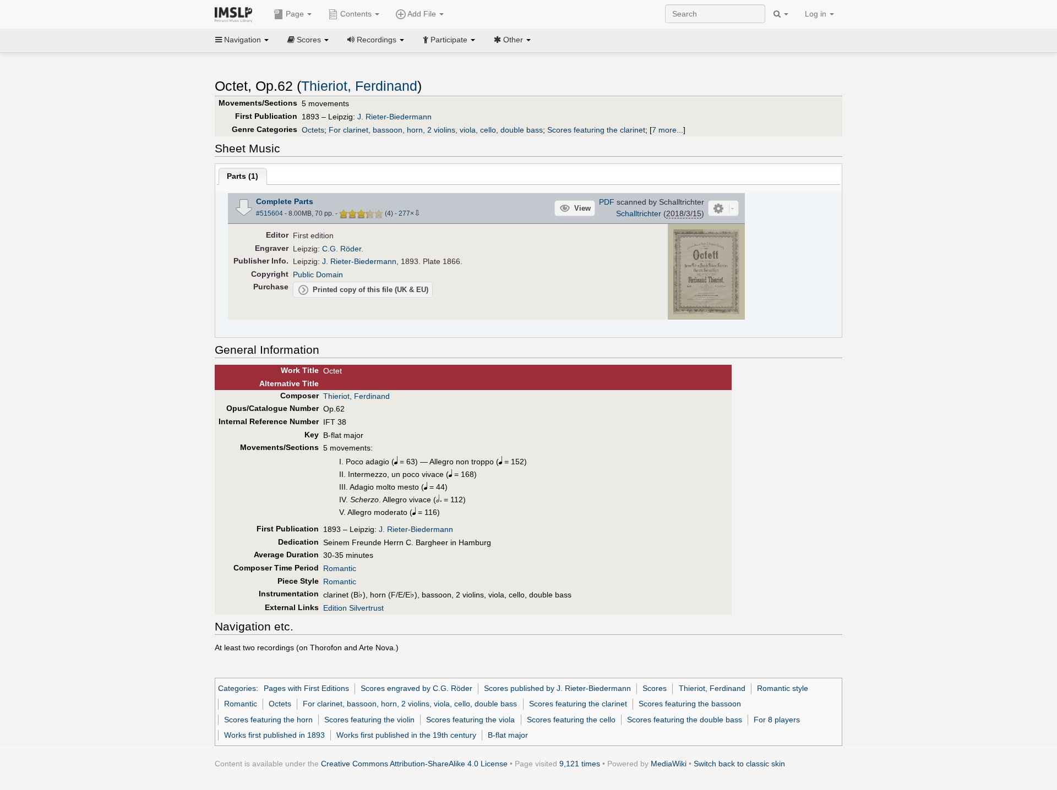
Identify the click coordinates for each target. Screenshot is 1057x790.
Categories (237, 688)
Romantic (339, 568)
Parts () (242, 176)
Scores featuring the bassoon (690, 703)
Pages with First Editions (306, 688)
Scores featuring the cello (571, 719)
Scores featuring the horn (268, 719)
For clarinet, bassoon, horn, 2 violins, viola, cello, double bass (436, 129)
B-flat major (508, 735)
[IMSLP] (235, 14)
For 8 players (777, 719)
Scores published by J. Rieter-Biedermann (557, 688)
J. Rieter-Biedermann (394, 116)
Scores (654, 688)
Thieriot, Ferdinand (359, 86)
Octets (313, 129)
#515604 (269, 213)
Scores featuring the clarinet (596, 129)
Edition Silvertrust (353, 608)
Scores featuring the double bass (684, 719)
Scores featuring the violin (369, 719)
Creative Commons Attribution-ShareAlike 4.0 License (414, 763)
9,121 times (579, 763)
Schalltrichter (638, 213)
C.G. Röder (341, 248)
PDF (606, 202)
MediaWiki (668, 763)
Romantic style (782, 688)
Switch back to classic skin (739, 763)
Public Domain (318, 274)
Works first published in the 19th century (406, 735)
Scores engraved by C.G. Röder (416, 688)
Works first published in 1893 (274, 735)
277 (404, 213)
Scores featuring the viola (470, 719)
